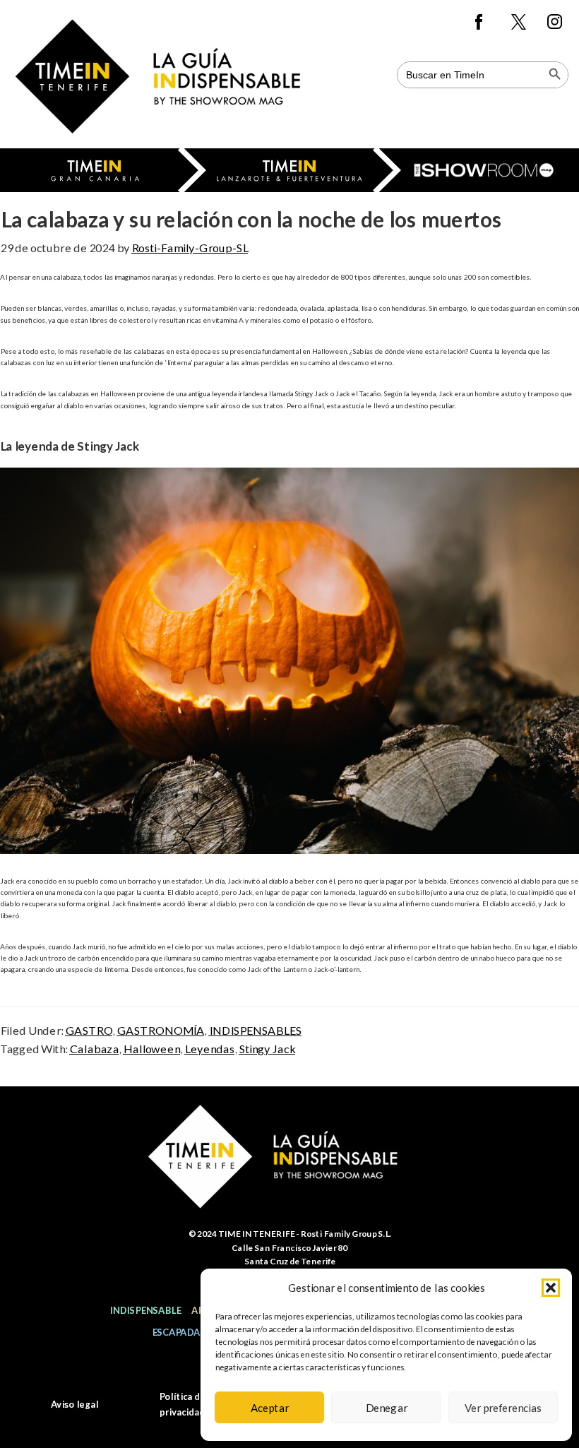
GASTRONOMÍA (160, 1030)
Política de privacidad (182, 1404)
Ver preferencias (503, 1407)
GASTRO (88, 1030)
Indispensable (145, 1310)
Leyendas (209, 1048)
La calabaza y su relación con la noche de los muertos (250, 219)
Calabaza (94, 1048)
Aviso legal (74, 1404)
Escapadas (178, 1332)
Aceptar (270, 1407)
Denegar (386, 1407)
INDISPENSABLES (255, 1030)
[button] (551, 1288)
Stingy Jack (267, 1048)
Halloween (151, 1048)
